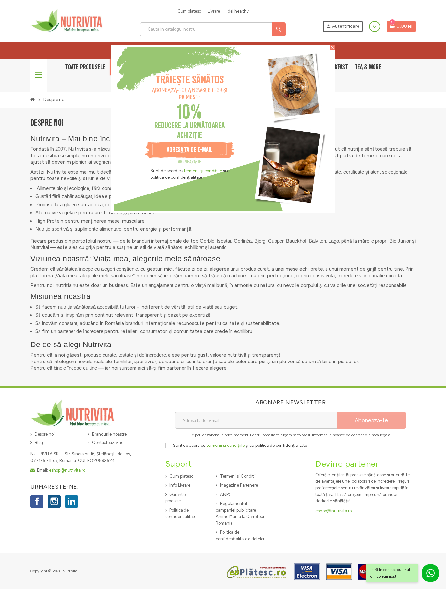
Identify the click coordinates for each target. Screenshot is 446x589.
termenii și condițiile (203, 170)
